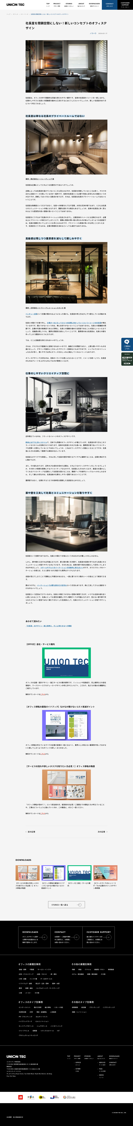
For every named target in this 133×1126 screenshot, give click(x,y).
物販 (73, 969)
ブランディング (94, 1007)
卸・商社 (54, 974)
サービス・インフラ (44, 969)
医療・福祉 (29, 988)
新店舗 (83, 1007)
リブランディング (109, 1007)
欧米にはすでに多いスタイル (36, 442)
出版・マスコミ (42, 974)
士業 (20, 993)
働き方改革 (37, 1007)
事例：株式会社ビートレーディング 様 (40, 179)
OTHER (78, 1070)
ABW (31, 1012)
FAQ (102, 1070)
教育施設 (111, 969)
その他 (37, 993)
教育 (20, 988)
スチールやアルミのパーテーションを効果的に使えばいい (61, 567)
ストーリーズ (24, 14)
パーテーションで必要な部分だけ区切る (52, 585)
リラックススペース (47, 1030)
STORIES (69, 5)
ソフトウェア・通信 (25, 983)
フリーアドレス (24, 1030)
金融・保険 (22, 969)
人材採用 (53, 1012)
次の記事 (101, 832)
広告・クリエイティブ (26, 974)
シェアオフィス (42, 1026)
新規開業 (75, 1007)
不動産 (32, 969)
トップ (8, 14)
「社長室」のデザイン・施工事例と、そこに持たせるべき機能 (49, 626)
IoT (58, 1030)
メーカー (28, 993)
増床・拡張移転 (42, 1012)
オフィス (15, 14)
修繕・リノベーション (79, 1012)
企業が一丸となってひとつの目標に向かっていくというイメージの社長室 (74, 323)
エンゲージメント (25, 1007)
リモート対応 (58, 1007)
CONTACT (109, 5)
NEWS (101, 1076)
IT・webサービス (46, 979)
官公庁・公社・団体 (42, 983)
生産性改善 (22, 1012)
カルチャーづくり (42, 1016)
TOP (48, 5)
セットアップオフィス (26, 1026)
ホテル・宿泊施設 (78, 974)
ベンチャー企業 (31, 314)
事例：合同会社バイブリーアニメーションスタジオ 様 (46, 308)
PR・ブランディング (25, 1016)
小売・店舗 (22, 979)
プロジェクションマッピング (28, 1035)
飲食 (80, 969)
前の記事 (31, 832)
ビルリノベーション (42, 1021)
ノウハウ (93, 33)
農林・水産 (55, 983)
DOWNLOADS (94, 5)
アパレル (88, 969)
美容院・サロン (99, 969)
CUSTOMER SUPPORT (125, 5)
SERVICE (102, 1063)
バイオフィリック (56, 1026)
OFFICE (78, 1063)
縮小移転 (48, 1007)
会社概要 (9, 1117)
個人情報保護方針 (18, 1117)
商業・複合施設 (92, 974)
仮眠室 (35, 1030)
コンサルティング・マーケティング (47, 988)
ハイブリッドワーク (25, 1021)
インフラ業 (33, 979)
